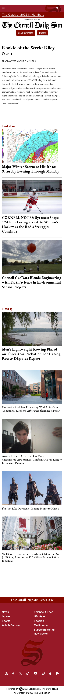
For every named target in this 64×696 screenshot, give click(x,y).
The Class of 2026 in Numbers (23, 14)
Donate (42, 33)
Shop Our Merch (25, 33)
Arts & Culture (11, 625)
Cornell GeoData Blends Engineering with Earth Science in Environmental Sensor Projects (31, 282)
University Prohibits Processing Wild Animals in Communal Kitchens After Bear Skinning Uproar (31, 408)
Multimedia (41, 625)
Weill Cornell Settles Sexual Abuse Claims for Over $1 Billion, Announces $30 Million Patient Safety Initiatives (31, 557)
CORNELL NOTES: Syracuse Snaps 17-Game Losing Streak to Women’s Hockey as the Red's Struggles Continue (30, 224)
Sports (6, 620)
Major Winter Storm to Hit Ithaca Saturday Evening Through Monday (30, 169)
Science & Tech (43, 612)
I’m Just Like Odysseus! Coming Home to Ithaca (30, 508)
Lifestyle (39, 616)
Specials (39, 620)
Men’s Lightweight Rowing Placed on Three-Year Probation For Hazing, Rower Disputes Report (31, 354)
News (5, 612)
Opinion (6, 616)
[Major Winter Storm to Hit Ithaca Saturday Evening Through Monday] (32, 146)
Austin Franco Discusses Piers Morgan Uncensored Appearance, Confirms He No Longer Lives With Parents (32, 459)
